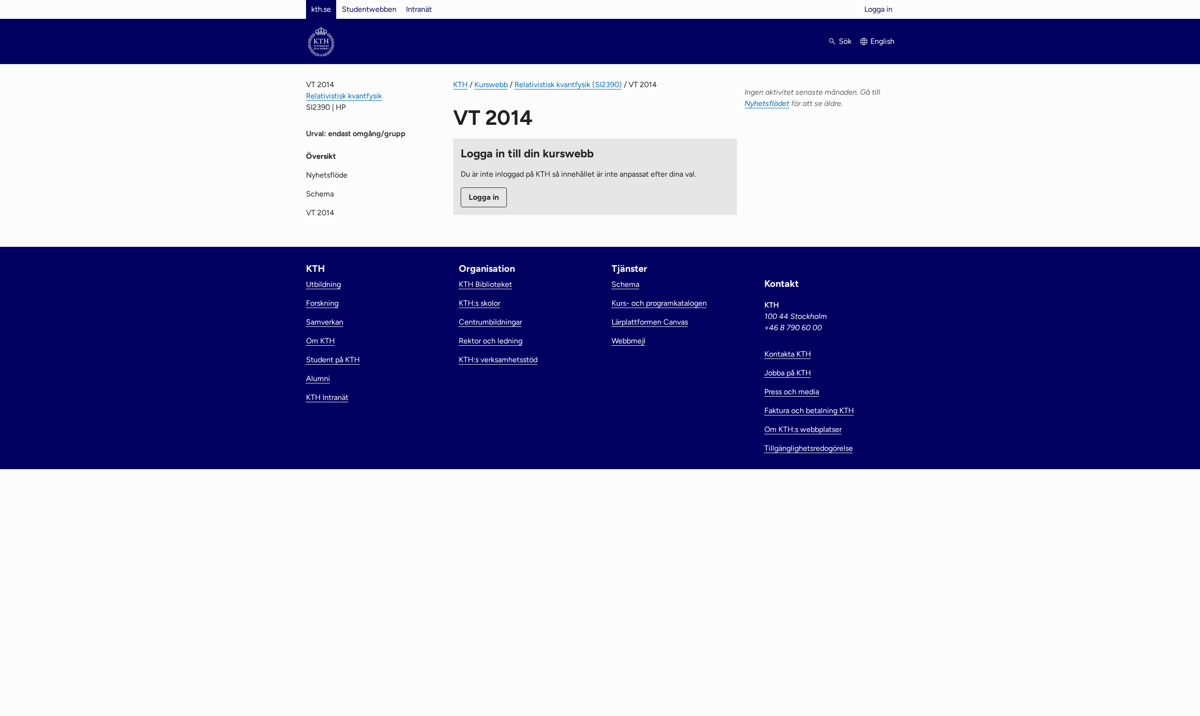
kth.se (321, 9)
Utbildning (323, 284)
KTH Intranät (327, 397)
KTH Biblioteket (485, 284)
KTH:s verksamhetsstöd (498, 359)
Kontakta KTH (787, 354)
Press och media (791, 391)
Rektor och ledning (490, 340)
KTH (460, 84)
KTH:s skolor (479, 303)
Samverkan (324, 321)
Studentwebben (369, 9)
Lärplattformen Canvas (650, 321)
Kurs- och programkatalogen (659, 303)
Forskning (322, 303)
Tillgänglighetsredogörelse (808, 448)
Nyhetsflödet (767, 103)
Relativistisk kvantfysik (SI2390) (568, 84)
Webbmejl (629, 340)
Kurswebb (491, 84)
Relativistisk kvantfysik (344, 95)
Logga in (878, 9)
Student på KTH (333, 359)
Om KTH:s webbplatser (803, 429)
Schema (320, 193)
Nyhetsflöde (327, 175)
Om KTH (320, 340)
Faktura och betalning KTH (809, 410)
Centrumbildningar (490, 321)
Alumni (318, 378)
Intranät (419, 9)
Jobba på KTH (787, 372)
